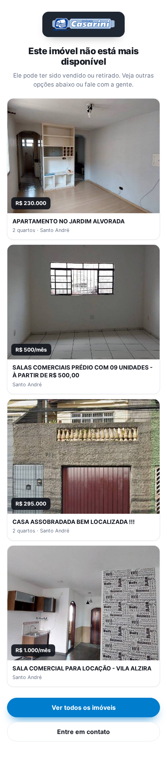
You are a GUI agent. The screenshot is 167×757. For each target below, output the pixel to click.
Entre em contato (83, 732)
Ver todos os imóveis (84, 707)
